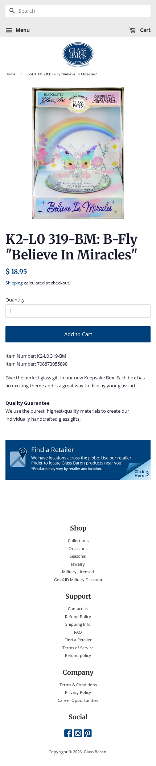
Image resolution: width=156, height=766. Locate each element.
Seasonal (78, 556)
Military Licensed (78, 571)
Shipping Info (78, 624)
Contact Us (78, 608)
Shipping (14, 283)
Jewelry (78, 564)
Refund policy (78, 655)
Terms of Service (78, 647)
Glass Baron (95, 751)
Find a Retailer (78, 639)
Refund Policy (78, 616)
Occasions (78, 548)
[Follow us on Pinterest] (87, 733)
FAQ (78, 632)
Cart (145, 29)
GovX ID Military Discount (78, 579)
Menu (22, 29)
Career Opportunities (78, 700)
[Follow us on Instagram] (78, 733)
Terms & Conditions (78, 684)
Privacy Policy (78, 692)
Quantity (15, 299)
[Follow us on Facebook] (68, 733)
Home (10, 74)
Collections (78, 540)
